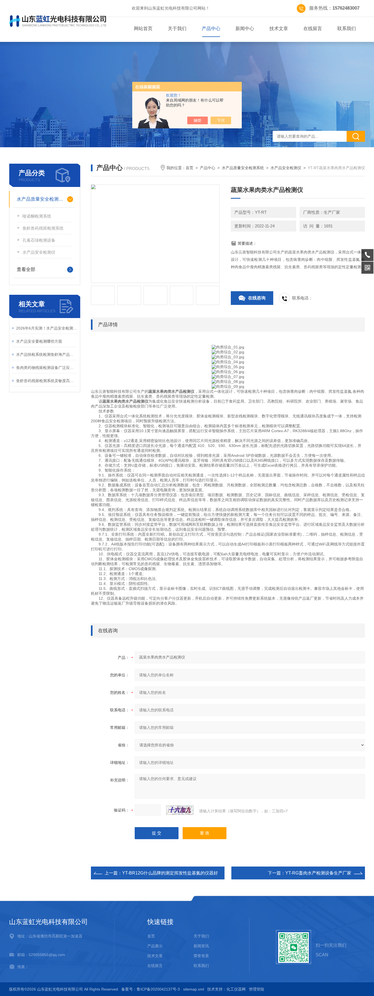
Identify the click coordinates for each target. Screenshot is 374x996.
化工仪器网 (236, 989)
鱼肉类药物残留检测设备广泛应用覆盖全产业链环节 (46, 367)
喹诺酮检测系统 (36, 216)
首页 (189, 168)
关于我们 (177, 28)
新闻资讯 (201, 946)
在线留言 (312, 28)
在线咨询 (257, 298)
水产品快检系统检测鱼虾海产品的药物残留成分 (46, 354)
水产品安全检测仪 (38, 252)
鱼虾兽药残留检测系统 (43, 228)
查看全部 (26, 269)
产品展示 (155, 946)
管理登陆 (256, 989)
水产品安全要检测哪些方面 (39, 341)
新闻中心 (244, 28)
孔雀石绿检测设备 (38, 240)
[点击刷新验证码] (180, 810)
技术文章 (278, 28)
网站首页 (143, 28)
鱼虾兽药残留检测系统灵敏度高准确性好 (46, 381)
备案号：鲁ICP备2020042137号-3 (150, 989)
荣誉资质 (201, 956)
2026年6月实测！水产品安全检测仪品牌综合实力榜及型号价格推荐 (46, 328)
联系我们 (346, 28)
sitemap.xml (193, 989)
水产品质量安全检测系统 (42, 199)
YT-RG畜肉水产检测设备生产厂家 (318, 873)
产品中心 (211, 28)
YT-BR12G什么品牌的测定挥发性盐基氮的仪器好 (170, 873)
